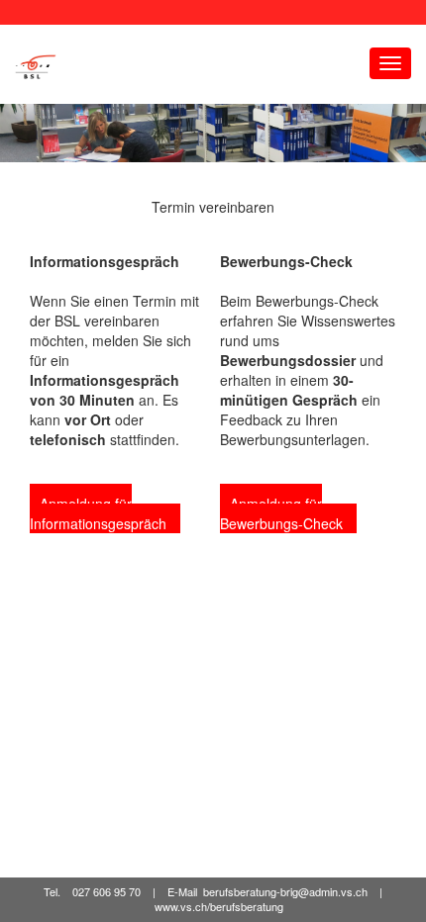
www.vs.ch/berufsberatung (219, 907)
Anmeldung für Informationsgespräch (100, 513)
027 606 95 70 (106, 891)
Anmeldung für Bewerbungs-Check (283, 513)
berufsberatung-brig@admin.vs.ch (285, 891)
